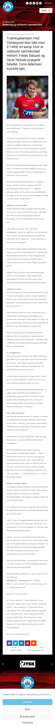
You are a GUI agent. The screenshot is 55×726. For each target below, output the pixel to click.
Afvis (27, 709)
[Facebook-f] (27, 3)
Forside (9, 34)
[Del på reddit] (33, 643)
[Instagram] (34, 3)
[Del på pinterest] (27, 643)
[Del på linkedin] (21, 643)
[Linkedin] (30, 3)
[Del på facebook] (9, 643)
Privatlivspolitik (27, 722)
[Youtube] (37, 3)
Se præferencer (27, 716)
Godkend (27, 702)
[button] (45, 10)
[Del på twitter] (15, 643)
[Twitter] (40, 3)
